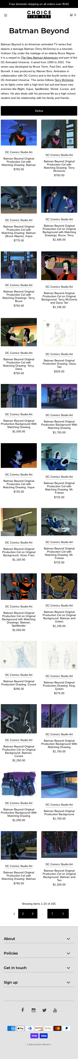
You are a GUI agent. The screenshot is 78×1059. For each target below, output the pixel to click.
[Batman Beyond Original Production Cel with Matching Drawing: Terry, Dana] (19, 332)
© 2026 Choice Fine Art (38, 1045)
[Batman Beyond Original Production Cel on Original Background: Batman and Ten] (59, 844)
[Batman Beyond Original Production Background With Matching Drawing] (19, 396)
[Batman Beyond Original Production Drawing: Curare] (19, 654)
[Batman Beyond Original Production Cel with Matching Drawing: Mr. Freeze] (59, 456)
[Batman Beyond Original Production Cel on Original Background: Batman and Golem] (59, 586)
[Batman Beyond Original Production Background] (59, 784)
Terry (64, 80)
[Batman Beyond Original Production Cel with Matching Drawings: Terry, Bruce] (19, 265)
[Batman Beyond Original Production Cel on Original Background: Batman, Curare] (19, 718)
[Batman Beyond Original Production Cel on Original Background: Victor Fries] (19, 522)
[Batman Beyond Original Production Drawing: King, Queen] (59, 655)
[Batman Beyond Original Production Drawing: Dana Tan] (59, 333)
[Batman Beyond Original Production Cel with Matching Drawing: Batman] (19, 133)
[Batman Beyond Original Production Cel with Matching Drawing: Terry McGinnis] (59, 134)
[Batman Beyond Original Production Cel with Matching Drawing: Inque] (19, 455)
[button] (39, 111)
